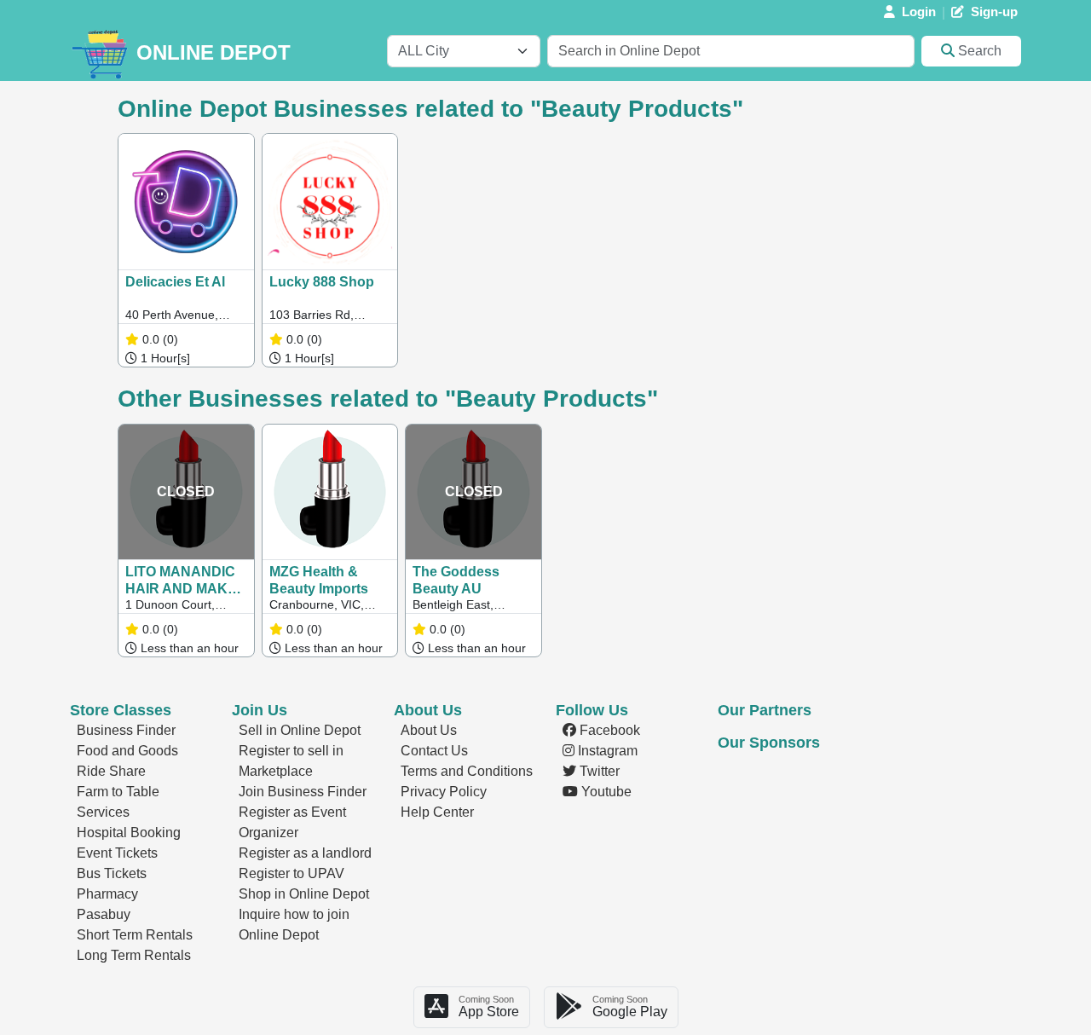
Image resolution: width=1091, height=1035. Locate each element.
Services (103, 812)
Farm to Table (118, 791)
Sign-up (994, 12)
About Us (429, 730)
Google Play (629, 1006)
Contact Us (434, 750)
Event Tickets (117, 853)
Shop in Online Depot (304, 894)
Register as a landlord (305, 853)
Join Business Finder (303, 791)
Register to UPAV (291, 873)
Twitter (598, 771)
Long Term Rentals (134, 955)
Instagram (606, 750)
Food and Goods (127, 750)
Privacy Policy (444, 791)
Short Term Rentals (135, 935)
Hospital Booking (129, 832)
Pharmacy (107, 894)
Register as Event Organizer (292, 822)
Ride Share (111, 771)
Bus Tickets (112, 873)
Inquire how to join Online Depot (294, 924)
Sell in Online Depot (300, 730)
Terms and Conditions (467, 771)
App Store (489, 1006)
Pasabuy (103, 914)
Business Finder (126, 730)
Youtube (605, 791)
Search (978, 50)
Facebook (608, 730)
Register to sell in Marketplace (291, 760)
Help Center (437, 812)
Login (919, 12)
